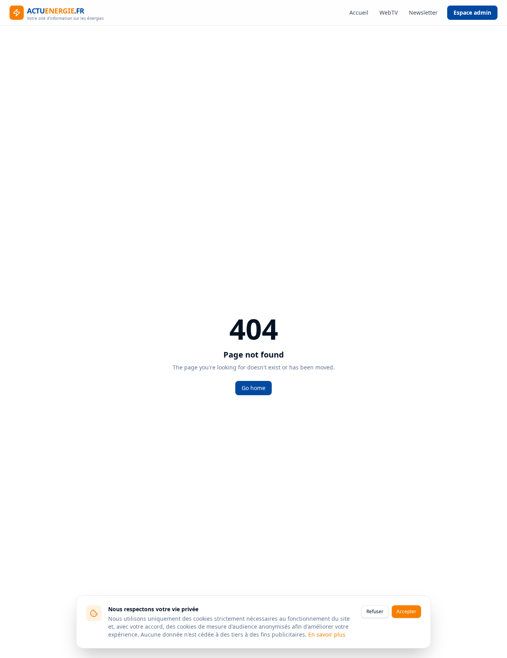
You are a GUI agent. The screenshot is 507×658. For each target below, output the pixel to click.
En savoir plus (326, 634)
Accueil (358, 12)
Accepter (406, 611)
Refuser (374, 611)
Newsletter (423, 12)
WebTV (388, 12)
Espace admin (472, 12)
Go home (253, 388)
